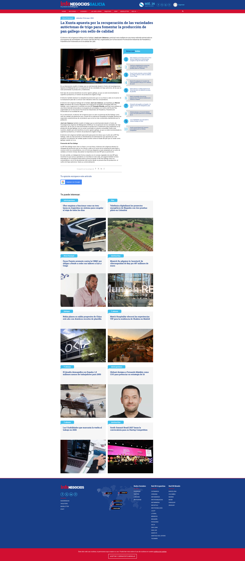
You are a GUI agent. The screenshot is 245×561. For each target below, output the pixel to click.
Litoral (154, 513)
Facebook (137, 491)
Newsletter (124, 11)
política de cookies (160, 551)
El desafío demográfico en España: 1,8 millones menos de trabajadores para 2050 (140, 106)
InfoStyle (154, 505)
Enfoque (67, 311)
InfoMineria (155, 502)
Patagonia (154, 522)
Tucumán (154, 538)
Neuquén (154, 519)
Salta (153, 524)
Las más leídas (96, 11)
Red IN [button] (134, 11)
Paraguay (172, 502)
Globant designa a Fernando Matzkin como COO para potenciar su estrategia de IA (140, 113)
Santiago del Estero (158, 536)
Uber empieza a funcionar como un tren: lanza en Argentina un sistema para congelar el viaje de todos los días (140, 59)
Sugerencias (64, 501)
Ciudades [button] (83, 11)
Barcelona (172, 491)
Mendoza (154, 516)
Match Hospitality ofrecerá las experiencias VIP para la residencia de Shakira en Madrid (140, 98)
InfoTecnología (157, 508)
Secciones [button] (72, 11)
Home (64, 11)
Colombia (172, 494)
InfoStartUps (115, 256)
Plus (112, 200)
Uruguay (172, 505)
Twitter (136, 494)
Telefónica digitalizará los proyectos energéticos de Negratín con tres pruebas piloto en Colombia (139, 67)
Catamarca (155, 491)
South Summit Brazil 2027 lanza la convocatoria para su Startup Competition (139, 129)
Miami (171, 499)
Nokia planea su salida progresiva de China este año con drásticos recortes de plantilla (140, 90)
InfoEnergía (155, 497)
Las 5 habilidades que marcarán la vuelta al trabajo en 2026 (139, 120)
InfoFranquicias (157, 499)
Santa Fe (154, 533)
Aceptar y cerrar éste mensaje (122, 556)
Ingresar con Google (73, 182)
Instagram (137, 499)
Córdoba (154, 494)
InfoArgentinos (69, 200)
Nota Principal (67, 18)
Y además (114, 311)
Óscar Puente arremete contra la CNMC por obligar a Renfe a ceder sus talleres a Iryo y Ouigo (140, 75)
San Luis (154, 530)
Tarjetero (107, 11)
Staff (116, 11)
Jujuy (153, 511)
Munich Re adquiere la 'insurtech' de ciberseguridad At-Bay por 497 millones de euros (140, 82)
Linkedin (137, 497)
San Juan (154, 527)
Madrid (171, 497)
